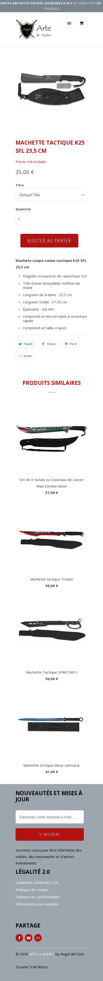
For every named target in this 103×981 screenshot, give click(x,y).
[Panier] (81, 23)
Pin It (73, 344)
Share (51, 344)
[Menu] (69, 23)
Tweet (28, 344)
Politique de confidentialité (37, 896)
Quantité (23, 209)
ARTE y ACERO (41, 954)
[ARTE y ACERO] (35, 31)
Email (27, 356)
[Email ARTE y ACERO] (38, 938)
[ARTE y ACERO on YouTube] (28, 938)
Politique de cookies (32, 889)
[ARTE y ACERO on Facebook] (19, 938)
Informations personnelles (37, 904)
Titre (20, 185)
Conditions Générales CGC (37, 882)
